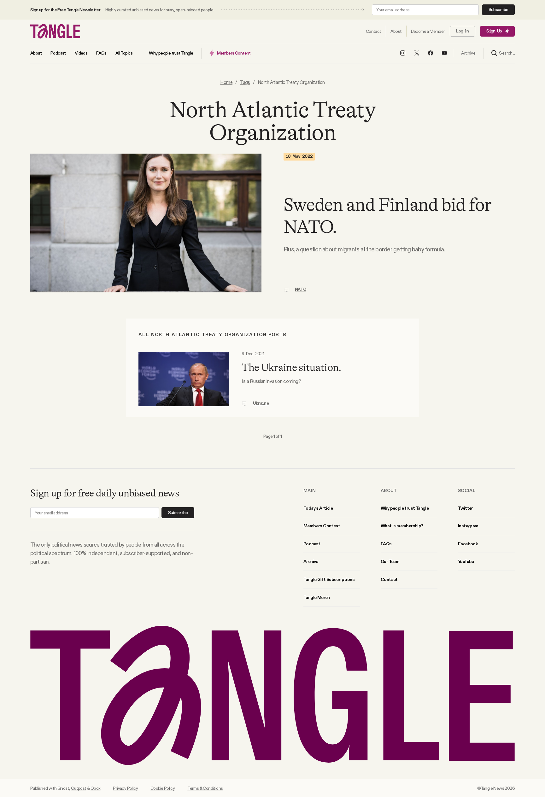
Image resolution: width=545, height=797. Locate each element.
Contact (389, 579)
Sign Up (494, 31)
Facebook (468, 544)
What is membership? (402, 526)
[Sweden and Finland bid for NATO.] (145, 223)
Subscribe (498, 10)
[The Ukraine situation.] (183, 379)
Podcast (311, 544)
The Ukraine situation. (291, 367)
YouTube (466, 561)
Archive (310, 561)
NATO (300, 289)
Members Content (321, 526)
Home (226, 82)
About (389, 490)
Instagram (468, 526)
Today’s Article (318, 508)
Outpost (78, 788)
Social (467, 490)
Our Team (390, 561)
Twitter (465, 508)
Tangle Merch (316, 597)
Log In (462, 31)
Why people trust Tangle (405, 508)
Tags (245, 82)
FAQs (386, 544)
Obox (96, 788)
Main (309, 490)
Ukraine (261, 403)
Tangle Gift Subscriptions (329, 579)
